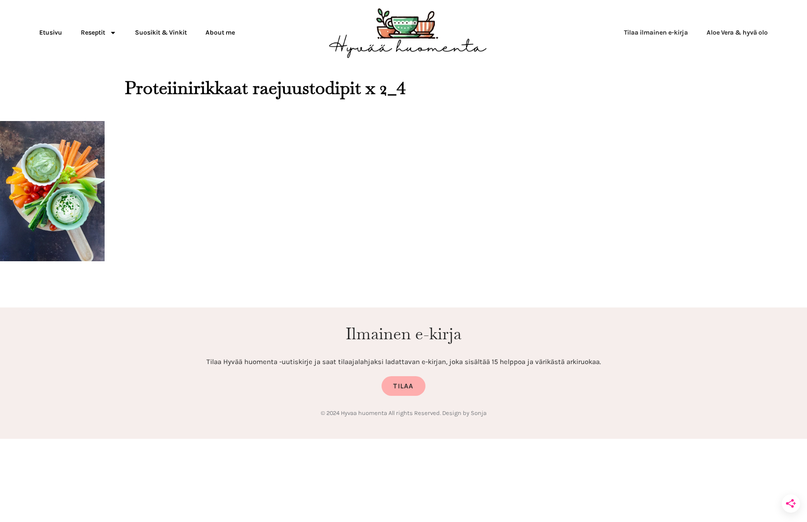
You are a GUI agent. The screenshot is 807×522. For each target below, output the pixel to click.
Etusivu (50, 32)
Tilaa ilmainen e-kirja (656, 32)
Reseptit (93, 32)
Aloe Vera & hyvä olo (737, 32)
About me (220, 32)
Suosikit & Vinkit (161, 32)
